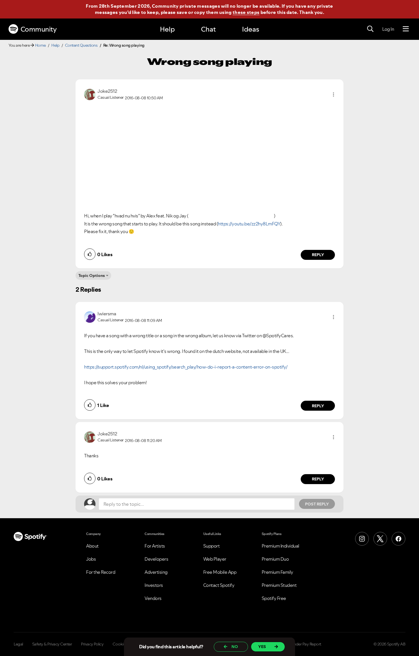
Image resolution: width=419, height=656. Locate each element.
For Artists (155, 546)
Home (40, 45)
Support (211, 546)
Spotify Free (274, 598)
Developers (156, 559)
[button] (333, 94)
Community (39, 29)
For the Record (100, 572)
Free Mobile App (220, 572)
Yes (262, 646)
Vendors (153, 598)
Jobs (91, 559)
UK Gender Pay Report (302, 644)
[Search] (370, 29)
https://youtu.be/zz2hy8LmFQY (249, 224)
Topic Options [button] (91, 275)
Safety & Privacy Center (52, 644)
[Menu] (405, 29)
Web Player (214, 559)
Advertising (156, 572)
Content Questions (81, 45)
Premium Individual (280, 546)
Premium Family (277, 572)
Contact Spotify (219, 585)
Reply (318, 255)
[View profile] (89, 94)
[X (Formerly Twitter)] (380, 539)
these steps (246, 12)
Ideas (250, 29)
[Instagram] (362, 539)
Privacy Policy (92, 644)
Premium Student (279, 585)
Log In (388, 29)
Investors (154, 585)
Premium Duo (275, 559)
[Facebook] (398, 539)
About (92, 546)
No (234, 646)
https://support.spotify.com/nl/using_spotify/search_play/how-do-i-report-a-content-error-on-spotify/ (185, 367)
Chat (208, 29)
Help (167, 29)
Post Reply (317, 504)
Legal (18, 644)
